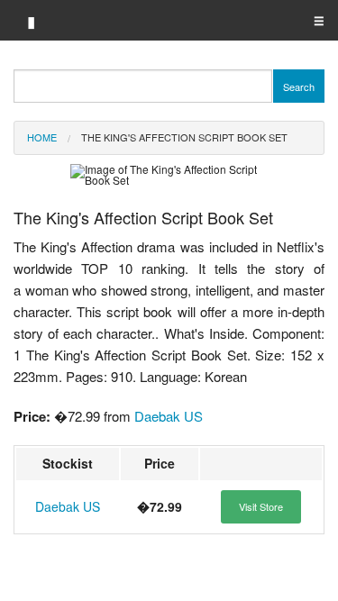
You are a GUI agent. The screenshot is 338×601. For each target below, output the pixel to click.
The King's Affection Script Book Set (184, 137)
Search (299, 86)
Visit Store (261, 506)
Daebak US (168, 415)
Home (42, 137)
